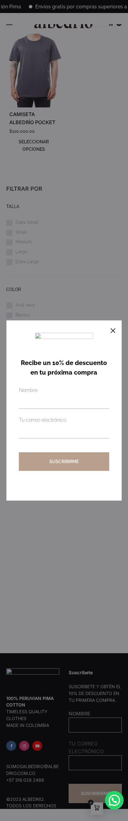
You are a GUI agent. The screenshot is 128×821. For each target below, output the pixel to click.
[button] (114, 800)
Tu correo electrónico (42, 420)
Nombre (28, 390)
